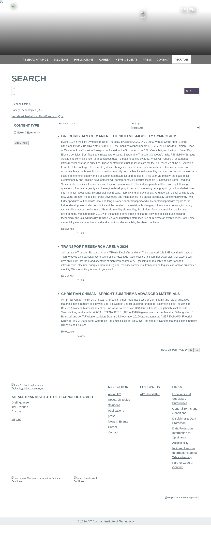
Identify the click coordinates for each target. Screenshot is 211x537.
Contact (113, 432)
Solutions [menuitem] (61, 59)
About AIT (114, 394)
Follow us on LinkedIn (165, 9)
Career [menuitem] (105, 59)
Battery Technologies (27, 110)
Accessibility (180, 443)
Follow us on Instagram (170, 9)
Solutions (114, 405)
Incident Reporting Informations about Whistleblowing (184, 453)
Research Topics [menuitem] (35, 59)
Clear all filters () (22, 104)
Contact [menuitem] (163, 59)
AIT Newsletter (150, 394)
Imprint (16, 419)
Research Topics (119, 399)
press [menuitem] (147, 59)
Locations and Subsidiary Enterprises (181, 399)
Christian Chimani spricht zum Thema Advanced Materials (120, 294)
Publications (116, 410)
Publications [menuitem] (84, 59)
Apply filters (21, 142)
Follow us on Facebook (175, 9)
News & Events (118, 421)
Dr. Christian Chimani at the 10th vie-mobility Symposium (118, 136)
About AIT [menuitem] (181, 59)
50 (197, 349)
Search (191, 91)
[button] (142, 13)
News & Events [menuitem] (127, 59)
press (111, 416)
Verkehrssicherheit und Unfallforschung (37, 116)
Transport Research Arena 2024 (94, 247)
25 (191, 349)
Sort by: (136, 123)
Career (112, 427)
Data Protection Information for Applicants (182, 433)
